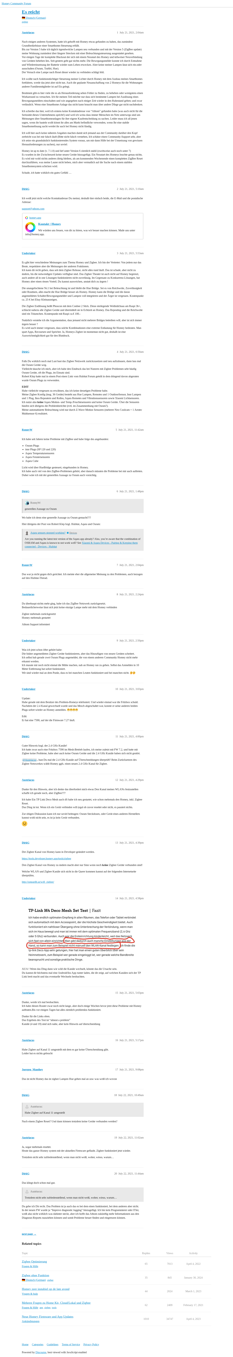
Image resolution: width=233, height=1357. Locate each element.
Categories (37, 1344)
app (41, 1307)
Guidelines (52, 1344)
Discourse (40, 1352)
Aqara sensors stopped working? (47, 532)
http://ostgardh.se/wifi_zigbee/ (38, 881)
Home (25, 1344)
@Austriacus (29, 759)
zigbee (25, 22)
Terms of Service (71, 1344)
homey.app (35, 217)
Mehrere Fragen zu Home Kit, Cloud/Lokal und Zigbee (56, 1302)
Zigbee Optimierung (34, 1261)
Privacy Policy (91, 1344)
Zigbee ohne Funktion (35, 1275)
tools (54, 1307)
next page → (29, 1233)
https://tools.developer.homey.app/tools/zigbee (46, 858)
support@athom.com (33, 208)
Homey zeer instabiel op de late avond (45, 1289)
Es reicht (31, 11)
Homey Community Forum (16, 3)
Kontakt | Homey (49, 224)
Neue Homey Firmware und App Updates (47, 1316)
